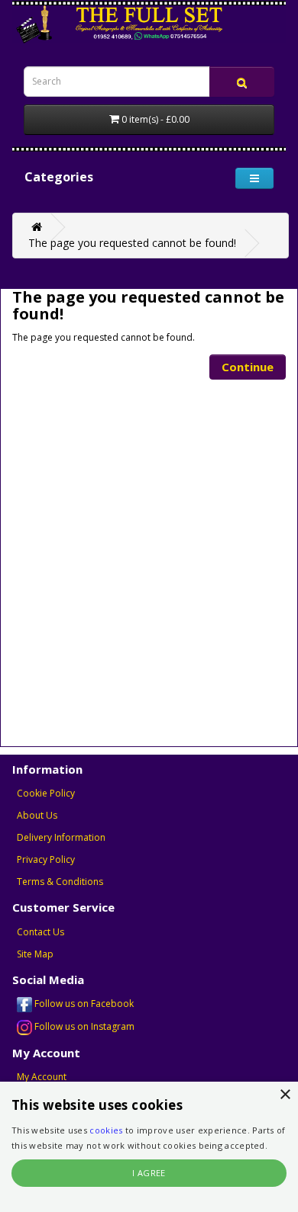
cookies (105, 1130)
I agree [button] (149, 1172)
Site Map (35, 953)
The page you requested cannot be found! (132, 243)
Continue (248, 366)
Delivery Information (61, 837)
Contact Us (40, 931)
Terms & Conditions (60, 881)
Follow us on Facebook (83, 1003)
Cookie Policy (46, 793)
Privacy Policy (46, 859)
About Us (37, 815)
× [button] (284, 1095)
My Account (41, 1076)
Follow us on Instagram (83, 1026)
